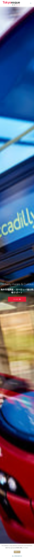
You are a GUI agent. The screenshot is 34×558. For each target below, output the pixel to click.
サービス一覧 (17, 299)
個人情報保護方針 (17, 556)
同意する (17, 552)
